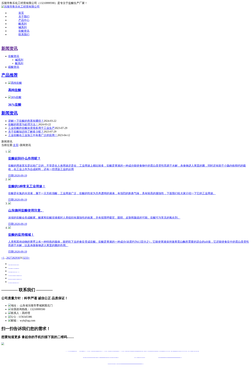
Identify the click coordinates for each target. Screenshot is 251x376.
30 (18, 257)
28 (13, 257)
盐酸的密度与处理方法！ (23, 124)
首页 (21, 12)
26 (7, 257)
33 (26, 257)
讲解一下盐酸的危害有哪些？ (26, 120)
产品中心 (23, 20)
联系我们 (23, 34)
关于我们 (23, 16)
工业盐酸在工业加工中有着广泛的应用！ (32, 135)
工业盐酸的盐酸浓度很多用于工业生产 (31, 128)
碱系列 (22, 27)
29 (16, 257)
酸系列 (22, 23)
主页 (15, 145)
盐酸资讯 (23, 30)
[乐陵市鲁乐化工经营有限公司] (20, 6)
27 (10, 257)
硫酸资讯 (13, 66)
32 (24, 257)
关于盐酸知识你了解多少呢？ (26, 131)
